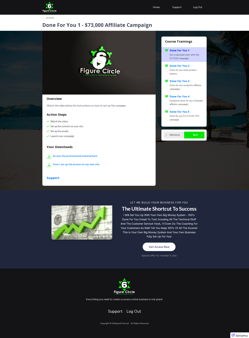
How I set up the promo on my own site (76, 164)
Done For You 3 (179, 81)
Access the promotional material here (75, 156)
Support (53, 178)
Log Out (134, 311)
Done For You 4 (179, 96)
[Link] (49, 156)
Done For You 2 (179, 65)
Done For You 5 (179, 111)
